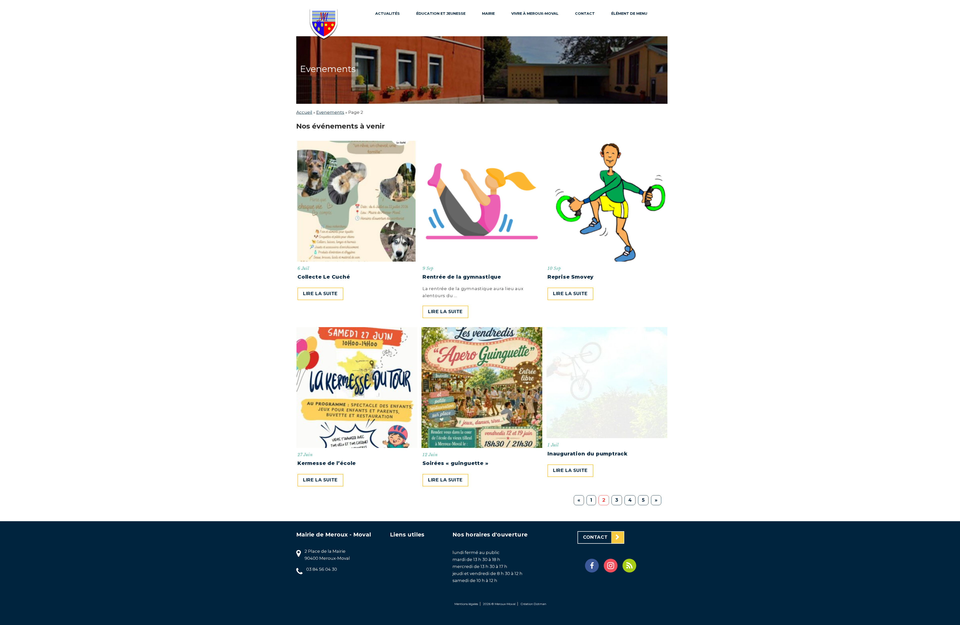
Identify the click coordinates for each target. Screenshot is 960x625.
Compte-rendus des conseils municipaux (502, 57)
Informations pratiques (500, 77)
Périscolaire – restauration (435, 30)
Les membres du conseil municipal (502, 33)
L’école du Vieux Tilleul (437, 98)
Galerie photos (531, 111)
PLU (489, 90)
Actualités (387, 13)
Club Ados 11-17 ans (440, 59)
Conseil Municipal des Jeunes (439, 72)
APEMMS (428, 85)
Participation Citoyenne (529, 58)
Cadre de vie (528, 36)
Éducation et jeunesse (441, 13)
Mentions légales (466, 604)
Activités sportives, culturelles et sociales (536, 78)
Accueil (304, 112)
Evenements (330, 112)
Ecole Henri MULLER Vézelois (441, 115)
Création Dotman (533, 604)
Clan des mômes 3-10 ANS (441, 46)
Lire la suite (320, 293)
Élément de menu (629, 13)
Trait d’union (529, 26)
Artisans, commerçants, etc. (534, 98)
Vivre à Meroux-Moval (534, 13)
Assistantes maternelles (434, 131)
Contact (585, 13)
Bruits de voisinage (535, 45)
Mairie (488, 13)
